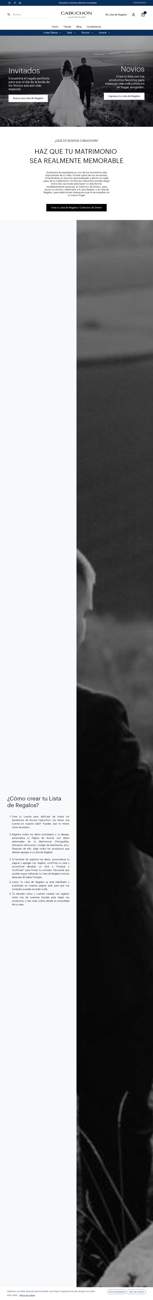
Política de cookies (27, 1295)
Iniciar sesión (133, 15)
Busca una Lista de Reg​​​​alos (28, 98)
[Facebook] (14, 2)
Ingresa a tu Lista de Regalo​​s (124, 96)
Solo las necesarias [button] (117, 1292)
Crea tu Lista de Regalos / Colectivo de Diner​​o (76, 207)
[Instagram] (9, 2)
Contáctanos (139, 3)
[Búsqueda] (9, 14)
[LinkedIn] (20, 2)
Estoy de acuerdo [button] (136, 1292)
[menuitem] (55, 27)
